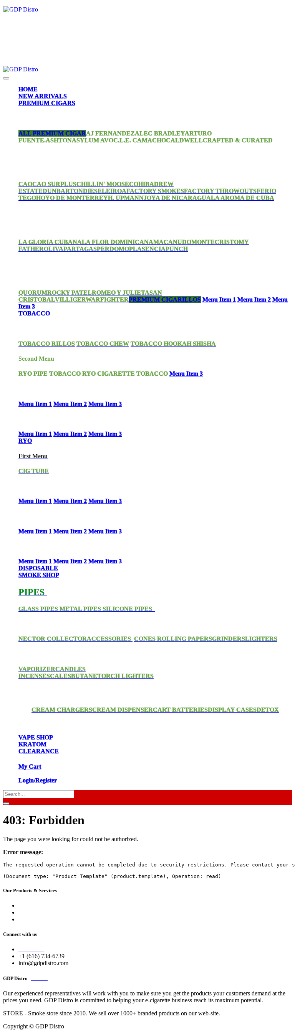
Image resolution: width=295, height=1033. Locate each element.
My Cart (29, 766)
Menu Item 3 (186, 373)
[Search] (6, 803)
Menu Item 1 (219, 299)
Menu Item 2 (254, 299)
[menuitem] (28, 89)
